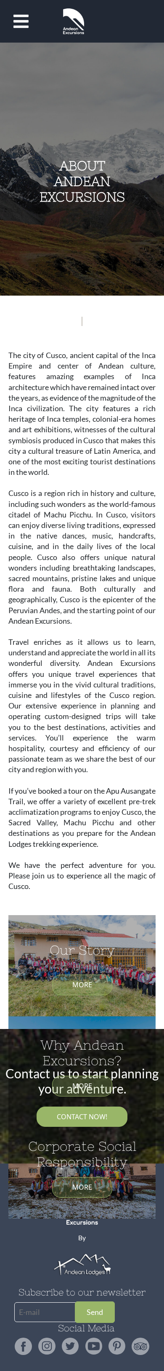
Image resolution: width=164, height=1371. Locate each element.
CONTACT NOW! (82, 1116)
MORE (82, 984)
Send (95, 1312)
